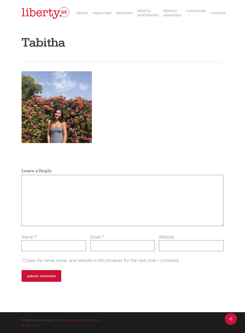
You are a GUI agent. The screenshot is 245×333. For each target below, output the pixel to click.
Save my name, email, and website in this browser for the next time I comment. (102, 260)
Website (166, 237)
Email (97, 237)
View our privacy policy (71, 320)
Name (29, 237)
